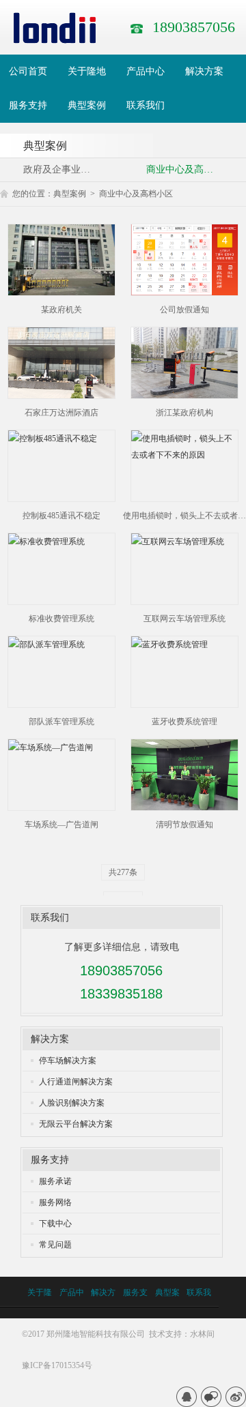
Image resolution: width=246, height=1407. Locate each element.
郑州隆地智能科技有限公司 (95, 1334)
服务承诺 (55, 1181)
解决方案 (50, 1039)
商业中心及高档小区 (136, 193)
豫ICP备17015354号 (57, 1365)
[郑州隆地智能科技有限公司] (54, 27)
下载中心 (55, 1223)
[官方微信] (211, 1397)
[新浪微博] (236, 1397)
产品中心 (71, 1306)
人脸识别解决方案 (72, 1103)
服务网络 (55, 1202)
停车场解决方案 (67, 1060)
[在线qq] (186, 1397)
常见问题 (55, 1244)
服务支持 (50, 1160)
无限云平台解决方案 (76, 1124)
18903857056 (193, 26)
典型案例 (69, 193)
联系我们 (50, 918)
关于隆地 (39, 1306)
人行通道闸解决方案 (76, 1081)
